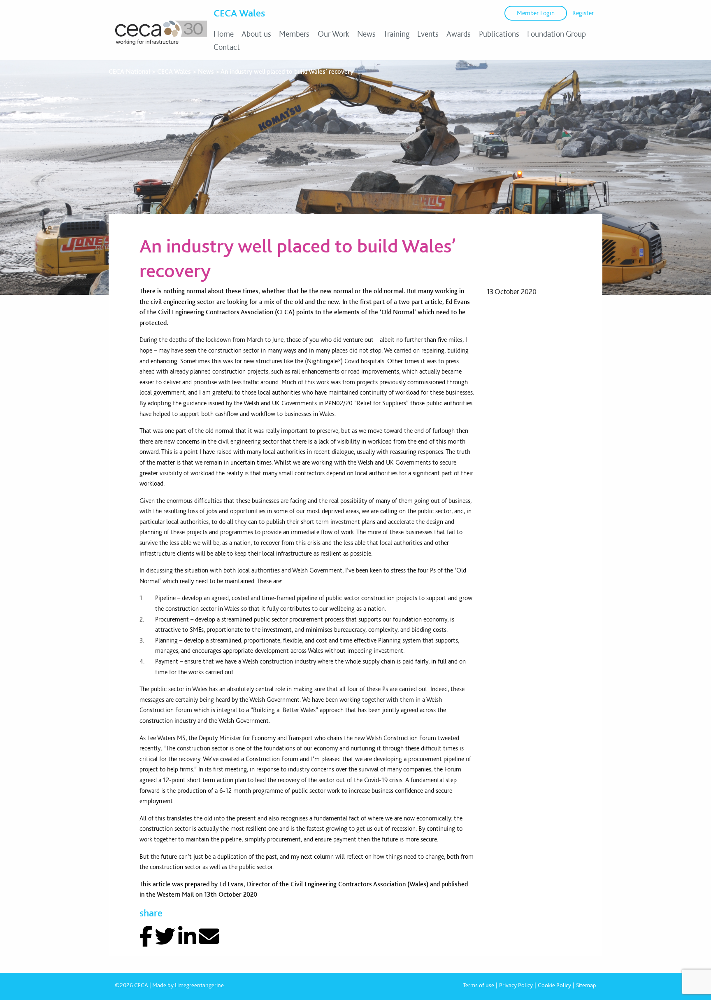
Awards (458, 34)
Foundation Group (556, 34)
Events (428, 34)
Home (224, 34)
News (366, 34)
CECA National (129, 71)
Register (583, 13)
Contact (227, 47)
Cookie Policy (554, 985)
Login (536, 13)
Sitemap (586, 985)
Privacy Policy (516, 985)
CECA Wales (239, 13)
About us (256, 34)
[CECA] (161, 37)
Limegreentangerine (199, 985)
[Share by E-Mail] (209, 936)
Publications (499, 34)
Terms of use (478, 985)
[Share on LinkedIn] (187, 936)
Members (294, 34)
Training (396, 34)
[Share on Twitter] (165, 936)
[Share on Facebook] (145, 936)
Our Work (333, 34)
